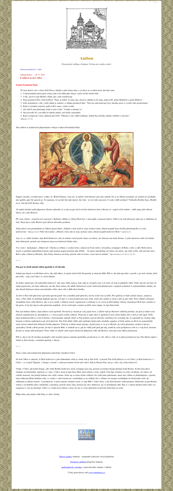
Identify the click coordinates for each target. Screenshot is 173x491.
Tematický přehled (78, 461)
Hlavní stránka (65, 456)
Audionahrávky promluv (71, 467)
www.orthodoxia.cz (97, 472)
